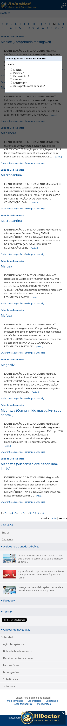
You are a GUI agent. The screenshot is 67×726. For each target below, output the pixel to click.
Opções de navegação (16, 629)
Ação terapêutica (23, 703)
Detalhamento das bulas (18, 658)
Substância (52, 700)
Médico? (17, 69)
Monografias (11, 672)
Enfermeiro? (20, 82)
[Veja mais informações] (43, 718)
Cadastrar (8, 539)
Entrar (5, 532)
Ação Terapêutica (13, 644)
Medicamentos (15, 700)
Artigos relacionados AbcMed (21, 546)
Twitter (7, 611)
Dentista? (18, 79)
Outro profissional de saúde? (29, 85)
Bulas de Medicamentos (12, 169)
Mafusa (6, 266)
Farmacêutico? (21, 76)
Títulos (54, 518)
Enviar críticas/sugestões (12, 163)
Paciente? (18, 72)
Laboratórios (11, 665)
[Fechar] (63, 713)
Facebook (9, 600)
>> (43, 513)
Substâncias (10, 679)
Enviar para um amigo (35, 163)
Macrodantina (11, 175)
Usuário (8, 525)
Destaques (8, 686)
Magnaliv (7, 365)
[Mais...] (58, 156)
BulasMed (7, 637)
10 (34, 513)
